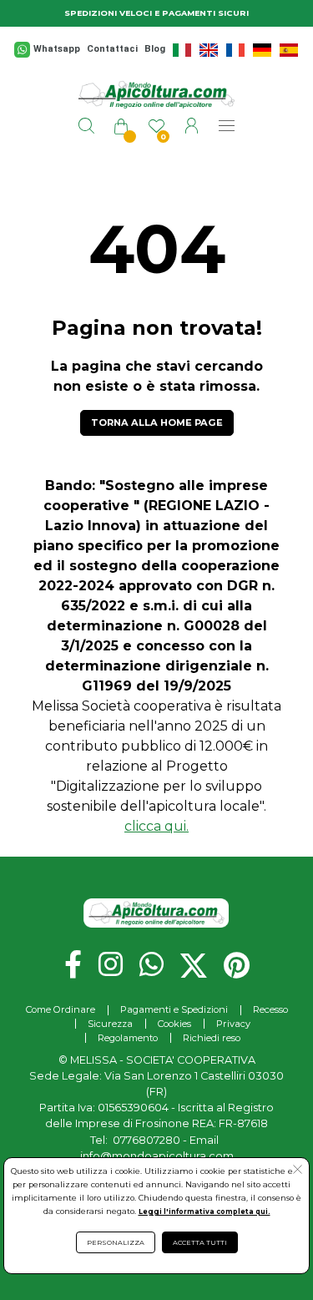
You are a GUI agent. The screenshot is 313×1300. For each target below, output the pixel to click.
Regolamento (128, 1038)
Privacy (233, 1023)
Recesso (270, 1009)
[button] (297, 1171)
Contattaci (112, 48)
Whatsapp (56, 48)
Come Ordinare (60, 1009)
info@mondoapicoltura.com (157, 1156)
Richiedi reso (211, 1038)
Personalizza (115, 1242)
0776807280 (146, 1140)
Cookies (174, 1023)
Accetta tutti (200, 1242)
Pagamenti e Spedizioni (174, 1009)
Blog (154, 48)
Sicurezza (110, 1023)
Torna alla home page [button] (157, 422)
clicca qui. (156, 826)
